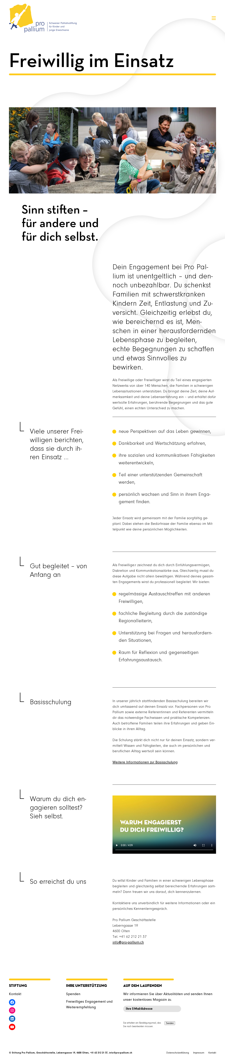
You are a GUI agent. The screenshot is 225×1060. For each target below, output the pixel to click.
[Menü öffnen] (214, 18)
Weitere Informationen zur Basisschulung (145, 762)
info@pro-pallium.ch (128, 942)
